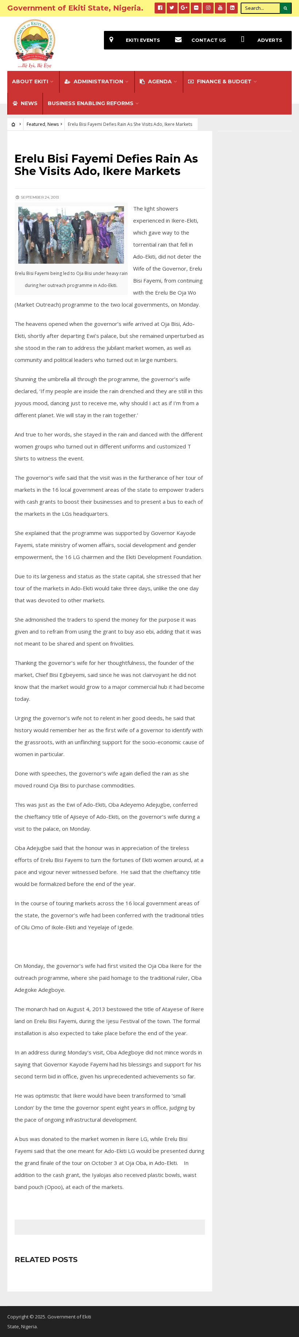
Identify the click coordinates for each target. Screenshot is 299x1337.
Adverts (269, 40)
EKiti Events (143, 40)
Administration (97, 81)
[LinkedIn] (232, 8)
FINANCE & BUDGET (223, 81)
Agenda (159, 81)
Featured (36, 124)
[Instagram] (208, 8)
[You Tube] (220, 8)
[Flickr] (196, 8)
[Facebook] (160, 8)
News (53, 124)
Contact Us (208, 40)
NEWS (28, 103)
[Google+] (184, 8)
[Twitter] (172, 8)
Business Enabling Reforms (90, 103)
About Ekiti (30, 81)
